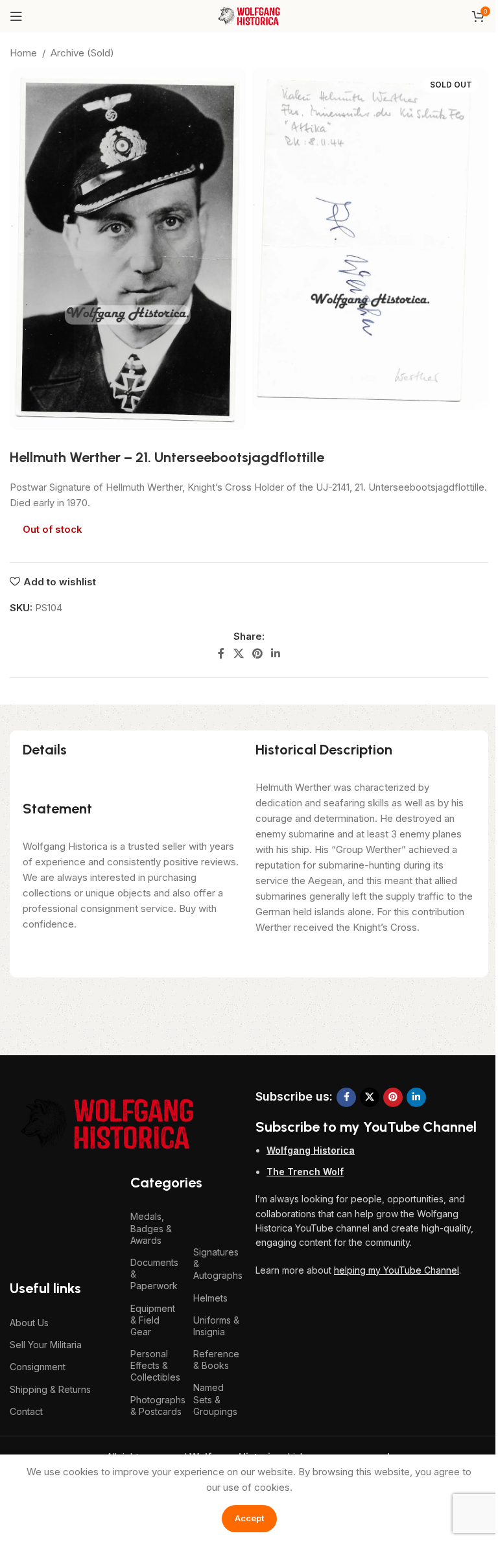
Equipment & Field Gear (152, 1320)
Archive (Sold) (82, 53)
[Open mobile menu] (16, 16)
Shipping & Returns (50, 1389)
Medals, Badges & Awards (151, 1228)
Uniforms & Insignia (216, 1325)
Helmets (210, 1297)
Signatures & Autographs (218, 1263)
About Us (29, 1322)
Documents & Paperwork (154, 1274)
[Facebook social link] (221, 654)
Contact (26, 1411)
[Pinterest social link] (257, 654)
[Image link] (107, 1123)
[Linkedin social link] (276, 654)
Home (23, 53)
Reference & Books (216, 1359)
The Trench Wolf (305, 1171)
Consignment (37, 1366)
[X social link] (238, 654)
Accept (249, 1518)
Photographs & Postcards (155, 1405)
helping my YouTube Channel (396, 1270)
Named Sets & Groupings (215, 1399)
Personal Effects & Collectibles (155, 1365)
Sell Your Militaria (46, 1344)
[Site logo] (248, 15)
